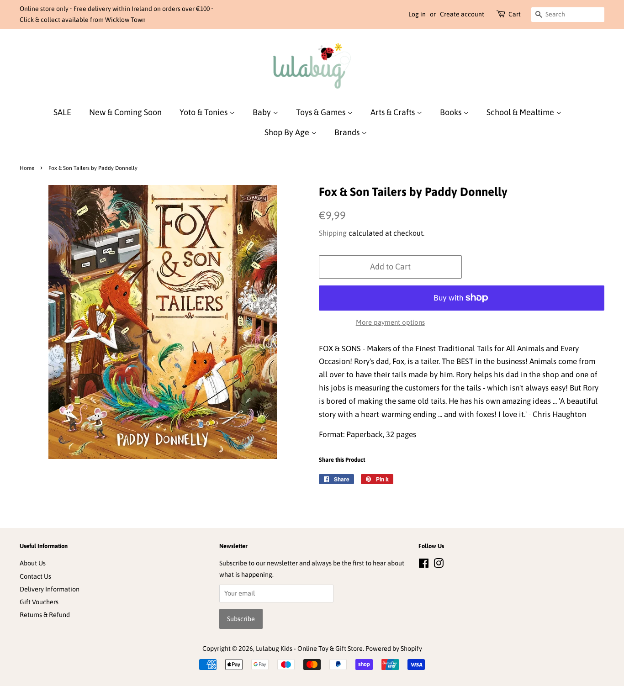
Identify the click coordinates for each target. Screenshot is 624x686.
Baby (263, 112)
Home (27, 168)
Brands (347, 132)
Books (451, 112)
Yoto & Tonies (204, 112)
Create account (462, 14)
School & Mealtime (521, 112)
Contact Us (35, 576)
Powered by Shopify (393, 648)
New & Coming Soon (125, 112)
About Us (33, 563)
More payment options (390, 322)
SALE (62, 112)
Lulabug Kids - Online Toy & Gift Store (309, 648)
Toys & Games (321, 112)
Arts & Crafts (393, 112)
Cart (514, 14)
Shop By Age (287, 132)
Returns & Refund (45, 614)
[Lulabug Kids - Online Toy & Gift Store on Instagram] (439, 565)
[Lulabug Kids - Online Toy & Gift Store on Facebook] (423, 565)
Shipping (333, 233)
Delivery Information (49, 589)
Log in (417, 14)
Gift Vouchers (39, 602)
